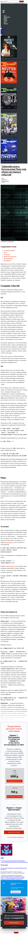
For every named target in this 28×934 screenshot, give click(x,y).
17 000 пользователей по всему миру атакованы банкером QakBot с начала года (12, 878)
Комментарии (5, 181)
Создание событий (9, 250)
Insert (16, 932)
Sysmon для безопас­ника (8, 335)
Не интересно (14, 926)
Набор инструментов (10, 256)
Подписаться (15, 892)
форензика (25, 862)
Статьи (16, 862)
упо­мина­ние (4, 507)
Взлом (20, 860)
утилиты (20, 862)
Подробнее (14, 765)
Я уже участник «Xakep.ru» (15, 837)
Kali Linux (5, 860)
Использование (8, 258)
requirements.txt (10, 566)
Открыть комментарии (6, 897)
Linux (9, 860)
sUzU (2, 178)
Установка (7, 254)
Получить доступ (14, 922)
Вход (26, 2)
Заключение (7, 260)
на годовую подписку (18, 3)
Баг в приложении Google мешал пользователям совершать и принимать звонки (12, 876)
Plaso (5, 252)
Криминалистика (10, 862)
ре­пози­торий (8, 542)
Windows (16, 860)
